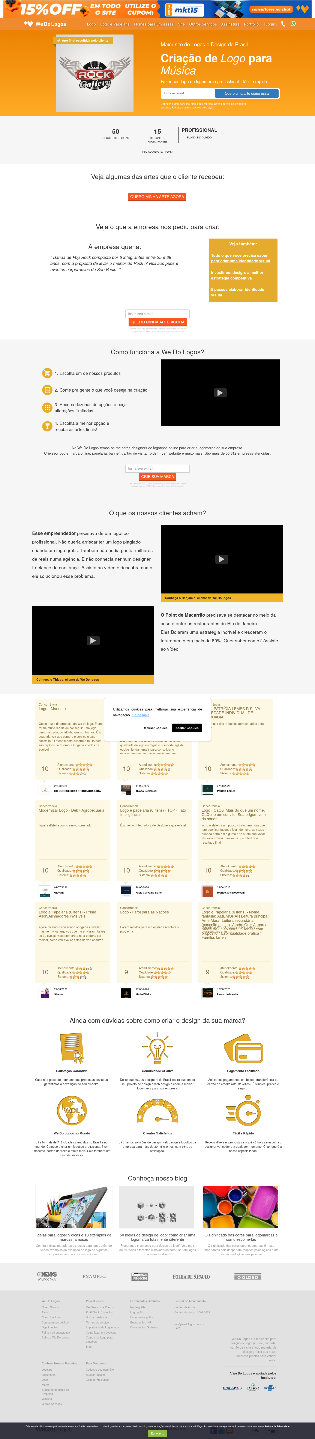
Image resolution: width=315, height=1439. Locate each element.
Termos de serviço (97, 1322)
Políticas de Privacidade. (173, 331)
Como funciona (51, 1317)
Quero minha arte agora (157, 196)
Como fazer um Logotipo (101, 1332)
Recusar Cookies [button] (155, 728)
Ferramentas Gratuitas (144, 1327)
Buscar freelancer (97, 1317)
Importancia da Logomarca (102, 1327)
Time (45, 1312)
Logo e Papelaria (115, 24)
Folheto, (176, 107)
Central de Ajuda (184, 1307)
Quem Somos (50, 1307)
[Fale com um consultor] (295, 23)
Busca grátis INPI (141, 1322)
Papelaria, (241, 103)
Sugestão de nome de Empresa (55, 1392)
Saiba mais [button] (140, 715)
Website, (166, 107)
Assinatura (230, 24)
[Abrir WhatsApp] (10, 1428)
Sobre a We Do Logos (55, 1337)
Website (47, 1399)
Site (181, 24)
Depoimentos (50, 1327)
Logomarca (49, 1375)
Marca (46, 1385)
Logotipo (47, 1369)
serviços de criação (203, 107)
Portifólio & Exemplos (99, 1312)
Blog (89, 1346)
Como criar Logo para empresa (99, 1339)
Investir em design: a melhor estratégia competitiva (237, 275)
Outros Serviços (203, 24)
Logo (91, 24)
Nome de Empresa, (202, 103)
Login (270, 24)
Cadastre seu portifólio (100, 1369)
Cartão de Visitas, (224, 103)
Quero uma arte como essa (247, 93)
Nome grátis (137, 1307)
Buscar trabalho (95, 1375)
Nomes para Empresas (154, 24)
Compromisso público (55, 1322)
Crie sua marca (157, 476)
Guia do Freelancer (98, 1379)
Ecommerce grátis (141, 1317)
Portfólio (251, 24)
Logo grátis (137, 1312)
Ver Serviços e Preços (100, 1307)
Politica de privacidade (56, 1332)
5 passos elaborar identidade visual (237, 292)
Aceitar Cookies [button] (187, 728)
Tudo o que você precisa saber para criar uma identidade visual (240, 258)
